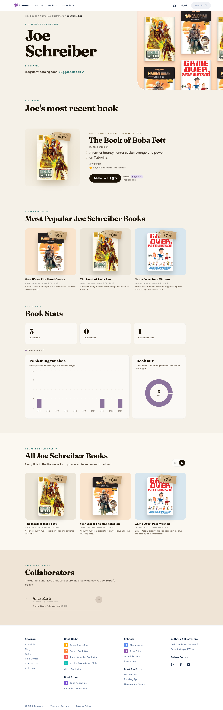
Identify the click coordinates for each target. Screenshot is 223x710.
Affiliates (30, 668)
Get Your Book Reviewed (184, 644)
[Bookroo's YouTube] (188, 664)
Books (51, 5)
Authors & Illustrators (52, 15)
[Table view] (175, 463)
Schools (66, 5)
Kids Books (31, 15)
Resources (130, 661)
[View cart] (174, 5)
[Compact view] (182, 463)
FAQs (28, 654)
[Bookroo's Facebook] (180, 664)
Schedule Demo (132, 656)
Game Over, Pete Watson (152, 279)
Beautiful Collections (75, 688)
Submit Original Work (182, 649)
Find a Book (130, 674)
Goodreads (105, 167)
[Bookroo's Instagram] (172, 664)
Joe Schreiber (100, 146)
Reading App (131, 679)
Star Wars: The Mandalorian (45, 279)
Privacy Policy (83, 706)
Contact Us (31, 663)
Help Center (31, 658)
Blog (27, 649)
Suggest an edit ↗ (71, 72)
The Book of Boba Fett (127, 140)
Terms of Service (59, 706)
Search (199, 5)
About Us (30, 644)
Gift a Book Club (73, 669)
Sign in (184, 5)
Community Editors (134, 684)
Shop (37, 5)
